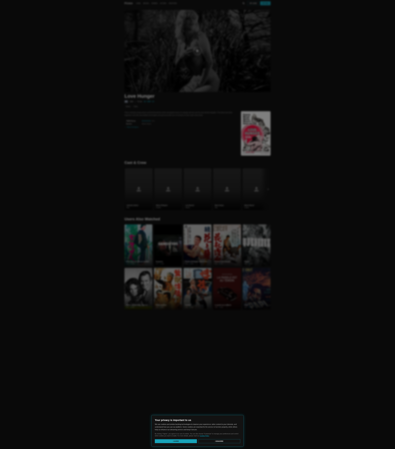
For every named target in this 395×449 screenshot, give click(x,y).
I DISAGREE (219, 441)
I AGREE (176, 441)
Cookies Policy (204, 436)
